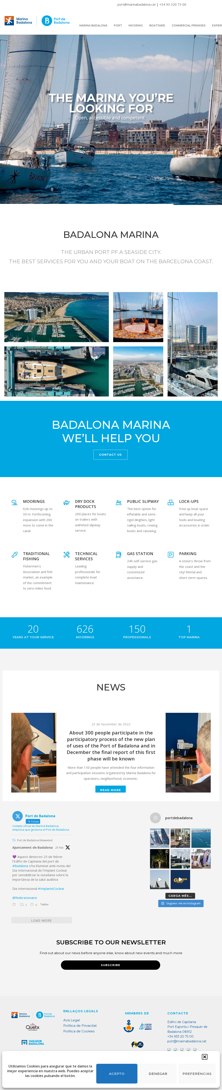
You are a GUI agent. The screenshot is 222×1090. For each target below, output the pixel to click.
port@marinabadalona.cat (137, 4)
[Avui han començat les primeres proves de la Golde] (201, 858)
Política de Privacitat (80, 1025)
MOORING (136, 25)
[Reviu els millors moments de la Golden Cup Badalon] (159, 879)
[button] (204, 1056)
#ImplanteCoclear (51, 888)
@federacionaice (24, 897)
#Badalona (20, 866)
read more (110, 774)
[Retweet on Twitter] (13, 840)
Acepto (117, 1074)
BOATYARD (157, 25)
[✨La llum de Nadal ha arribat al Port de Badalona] (159, 858)
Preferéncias (197, 1074)
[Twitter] (169, 1050)
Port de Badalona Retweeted (34, 840)
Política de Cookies (79, 1031)
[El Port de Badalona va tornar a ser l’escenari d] (201, 838)
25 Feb (59, 848)
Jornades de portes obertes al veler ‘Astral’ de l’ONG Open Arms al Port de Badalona (111, 742)
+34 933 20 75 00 (180, 1036)
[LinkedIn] (189, 1050)
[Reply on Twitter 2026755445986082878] (15, 905)
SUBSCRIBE (110, 965)
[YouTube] (195, 1050)
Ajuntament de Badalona (32, 847)
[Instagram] (182, 1050)
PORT (118, 25)
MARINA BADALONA (93, 25)
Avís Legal (71, 1020)
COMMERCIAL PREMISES (189, 25)
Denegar (158, 1074)
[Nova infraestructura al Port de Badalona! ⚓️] (180, 858)
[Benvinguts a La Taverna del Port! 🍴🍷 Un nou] (180, 838)
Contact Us (110, 454)
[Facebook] (176, 1050)
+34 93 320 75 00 (172, 4)
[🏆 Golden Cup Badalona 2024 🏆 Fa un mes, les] (159, 838)
